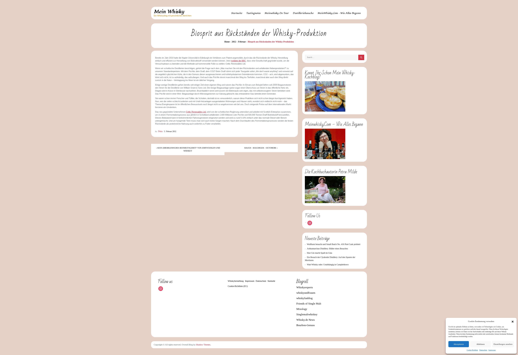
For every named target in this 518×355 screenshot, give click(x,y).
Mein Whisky (169, 11)
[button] (512, 321)
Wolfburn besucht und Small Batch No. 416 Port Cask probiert (333, 244)
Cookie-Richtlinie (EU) (238, 286)
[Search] (361, 57)
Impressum (492, 350)
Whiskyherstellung (236, 281)
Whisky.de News (305, 319)
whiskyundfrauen (305, 292)
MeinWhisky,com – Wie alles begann (339, 13)
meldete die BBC (238, 61)
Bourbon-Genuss (305, 325)
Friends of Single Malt (308, 303)
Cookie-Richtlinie (472, 350)
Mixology (301, 308)
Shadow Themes (203, 345)
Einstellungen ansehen (503, 344)
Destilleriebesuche (303, 13)
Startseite (236, 13)
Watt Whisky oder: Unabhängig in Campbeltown (328, 264)
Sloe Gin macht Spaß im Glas (319, 253)
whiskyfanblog (304, 298)
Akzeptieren (459, 344)
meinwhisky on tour (277, 13)
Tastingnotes (253, 13)
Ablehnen (480, 344)
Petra (160, 131)
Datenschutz (483, 350)
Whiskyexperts (304, 287)
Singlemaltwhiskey (306, 314)
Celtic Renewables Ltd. (196, 112)
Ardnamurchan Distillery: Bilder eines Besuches (327, 248)
